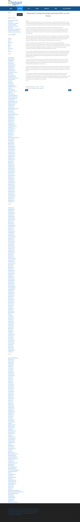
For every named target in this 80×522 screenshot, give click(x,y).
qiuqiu (9, 47)
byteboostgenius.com (12, 287)
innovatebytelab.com (11, 226)
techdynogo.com (11, 140)
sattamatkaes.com (11, 93)
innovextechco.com (11, 249)
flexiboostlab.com (11, 407)
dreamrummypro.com (11, 64)
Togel (55, 8)
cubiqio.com (10, 423)
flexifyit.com (10, 314)
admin (43, 86)
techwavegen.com (11, 172)
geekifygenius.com (11, 445)
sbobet (10, 510)
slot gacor (14, 510)
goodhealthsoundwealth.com (13, 114)
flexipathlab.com (11, 328)
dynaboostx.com (11, 403)
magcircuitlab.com (11, 252)
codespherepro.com (11, 182)
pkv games (10, 51)
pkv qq (9, 41)
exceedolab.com (11, 416)
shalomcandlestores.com (12, 91)
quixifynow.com (10, 303)
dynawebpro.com (11, 325)
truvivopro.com (10, 376)
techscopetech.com (11, 270)
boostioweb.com (11, 360)
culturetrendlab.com (11, 439)
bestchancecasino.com (12, 477)
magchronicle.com (11, 142)
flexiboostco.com (11, 359)
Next (70, 90)
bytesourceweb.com (11, 185)
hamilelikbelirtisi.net (11, 411)
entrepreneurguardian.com (12, 471)
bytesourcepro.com (11, 279)
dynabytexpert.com (11, 312)
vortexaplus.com (11, 331)
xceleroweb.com (11, 347)
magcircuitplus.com (11, 194)
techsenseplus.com (11, 169)
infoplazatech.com (11, 223)
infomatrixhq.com (11, 245)
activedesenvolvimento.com (13, 462)
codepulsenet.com (11, 292)
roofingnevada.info (11, 484)
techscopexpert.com (11, 155)
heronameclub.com (11, 131)
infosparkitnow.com (11, 219)
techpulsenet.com (11, 261)
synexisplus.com (11, 368)
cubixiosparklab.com (11, 247)
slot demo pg (10, 48)
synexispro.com (10, 487)
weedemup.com (10, 475)
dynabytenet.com (11, 277)
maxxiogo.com (10, 315)
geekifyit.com (10, 92)
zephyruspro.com (11, 305)
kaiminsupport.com (11, 66)
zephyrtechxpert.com (11, 263)
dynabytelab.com (11, 365)
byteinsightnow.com (11, 187)
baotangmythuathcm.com (12, 102)
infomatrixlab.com (11, 281)
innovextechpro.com (11, 152)
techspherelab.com (11, 280)
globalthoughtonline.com (12, 86)
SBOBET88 (46, 8)
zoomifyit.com (10, 351)
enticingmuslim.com (11, 112)
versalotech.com (11, 413)
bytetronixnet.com (11, 197)
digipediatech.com (11, 143)
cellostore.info (10, 83)
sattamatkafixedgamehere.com (13, 470)
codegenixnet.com (11, 184)
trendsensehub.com (11, 440)
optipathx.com (10, 306)
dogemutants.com (11, 120)
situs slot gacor (20, 510)
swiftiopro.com (10, 410)
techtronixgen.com (11, 150)
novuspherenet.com (11, 334)
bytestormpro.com (11, 436)
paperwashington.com (12, 474)
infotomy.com (10, 136)
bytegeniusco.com (11, 166)
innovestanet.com (11, 311)
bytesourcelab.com (11, 299)
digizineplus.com (11, 296)
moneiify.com (10, 88)
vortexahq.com (10, 379)
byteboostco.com (11, 255)
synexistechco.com (11, 375)
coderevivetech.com (11, 188)
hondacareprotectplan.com (12, 96)
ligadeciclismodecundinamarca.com (14, 490)
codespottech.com (11, 139)
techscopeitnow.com (11, 195)
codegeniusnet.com (11, 231)
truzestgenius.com (11, 260)
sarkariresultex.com (11, 79)
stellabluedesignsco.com (12, 126)
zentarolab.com (10, 344)
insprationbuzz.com (11, 70)
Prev (26, 90)
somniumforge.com (11, 105)
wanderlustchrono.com (12, 438)
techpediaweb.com (11, 156)
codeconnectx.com (11, 239)
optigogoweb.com (11, 348)
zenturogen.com (11, 321)
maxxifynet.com (11, 371)
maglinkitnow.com (11, 144)
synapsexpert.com (11, 343)
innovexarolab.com (11, 179)
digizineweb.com (11, 238)
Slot (29, 8)
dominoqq (9, 45)
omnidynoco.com (11, 338)
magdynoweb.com (11, 271)
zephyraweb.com (11, 384)
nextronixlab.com (11, 308)
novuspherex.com (11, 388)
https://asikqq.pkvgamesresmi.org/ (15, 514)
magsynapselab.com (11, 149)
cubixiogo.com (10, 332)
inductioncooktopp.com (12, 481)
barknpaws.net (10, 82)
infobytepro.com (11, 228)
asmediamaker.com (11, 85)
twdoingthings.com (11, 124)
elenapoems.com (11, 115)
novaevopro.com (11, 389)
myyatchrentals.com (11, 89)
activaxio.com (10, 417)
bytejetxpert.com (11, 198)
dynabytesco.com (11, 419)
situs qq (28, 508)
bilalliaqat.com (10, 478)
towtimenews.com (11, 99)
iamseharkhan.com (11, 75)
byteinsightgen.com (11, 175)
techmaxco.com (11, 414)
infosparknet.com (11, 300)
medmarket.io (10, 133)
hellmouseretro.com (11, 117)
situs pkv (9, 39)
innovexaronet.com (11, 242)
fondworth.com (10, 73)
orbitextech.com (11, 446)
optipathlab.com (11, 363)
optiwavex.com (10, 337)
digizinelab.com (10, 265)
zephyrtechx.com (11, 397)
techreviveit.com (11, 163)
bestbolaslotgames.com (12, 468)
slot (35, 508)
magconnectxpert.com (12, 258)
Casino (37, 8)
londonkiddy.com (11, 494)
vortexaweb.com (11, 385)
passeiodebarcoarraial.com (12, 72)
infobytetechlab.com (11, 181)
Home (11, 8)
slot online (10, 38)
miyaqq (30, 513)
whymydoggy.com (11, 57)
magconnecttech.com (12, 448)
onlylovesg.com (10, 461)
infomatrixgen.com (11, 178)
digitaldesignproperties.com (13, 77)
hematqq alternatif (34, 510)
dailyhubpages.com (11, 464)
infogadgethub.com (11, 209)
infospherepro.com (11, 426)
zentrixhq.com (10, 309)
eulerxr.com (10, 443)
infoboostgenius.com (11, 171)
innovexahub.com (11, 372)
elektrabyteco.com (11, 257)
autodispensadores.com (12, 480)
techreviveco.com (11, 274)
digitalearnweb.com (11, 59)
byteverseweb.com (11, 284)
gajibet (34, 513)
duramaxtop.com (11, 121)
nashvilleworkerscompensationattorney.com (15, 491)
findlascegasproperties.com (13, 454)
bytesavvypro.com (11, 174)
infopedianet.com (11, 290)
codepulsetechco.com (12, 236)
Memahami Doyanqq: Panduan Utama (14, 29)
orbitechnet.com (11, 335)
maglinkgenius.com (11, 251)
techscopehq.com (11, 295)
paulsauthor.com (11, 127)
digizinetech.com (11, 176)
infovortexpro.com (11, 192)
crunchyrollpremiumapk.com (13, 95)
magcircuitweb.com (11, 153)
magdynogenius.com (11, 147)
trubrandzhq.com (11, 392)
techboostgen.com (11, 212)
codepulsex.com (11, 268)
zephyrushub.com (11, 362)
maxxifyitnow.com (11, 302)
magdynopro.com (11, 160)
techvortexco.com (11, 220)
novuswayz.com (11, 400)
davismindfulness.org (11, 497)
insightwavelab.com (11, 432)
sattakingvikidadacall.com (12, 467)
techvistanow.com (11, 244)
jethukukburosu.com (11, 104)
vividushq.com (10, 330)
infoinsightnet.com (11, 232)
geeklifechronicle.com (12, 424)
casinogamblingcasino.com (12, 98)
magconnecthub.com (11, 286)
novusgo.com (10, 435)
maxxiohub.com (10, 382)
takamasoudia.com (11, 123)
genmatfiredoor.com (11, 452)
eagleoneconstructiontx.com (13, 458)
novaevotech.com (11, 248)
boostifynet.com (11, 394)
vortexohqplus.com (11, 408)
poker (9, 44)
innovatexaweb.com (11, 216)
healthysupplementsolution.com (13, 137)
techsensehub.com (11, 213)
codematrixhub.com (11, 168)
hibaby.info (10, 472)
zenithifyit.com (10, 381)
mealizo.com (10, 80)
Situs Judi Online (66, 8)
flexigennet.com (11, 130)
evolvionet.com (10, 366)
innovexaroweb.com (11, 273)
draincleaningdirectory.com (12, 101)
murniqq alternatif (27, 510)
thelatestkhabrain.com (12, 76)
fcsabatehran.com (11, 118)
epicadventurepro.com (12, 430)
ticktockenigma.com (11, 442)
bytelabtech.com (11, 215)
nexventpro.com (11, 395)
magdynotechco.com (11, 217)
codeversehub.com (11, 283)
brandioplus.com (11, 324)
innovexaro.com (10, 297)
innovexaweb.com (11, 322)
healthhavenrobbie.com (12, 455)
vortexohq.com (10, 429)
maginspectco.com (11, 200)
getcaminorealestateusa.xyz (13, 502)
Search (9, 12)
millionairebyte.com (11, 499)
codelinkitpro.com (11, 210)
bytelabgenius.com (11, 158)
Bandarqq (20, 8)
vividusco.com (10, 378)
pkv (8, 50)
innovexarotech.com (11, 191)
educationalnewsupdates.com (13, 357)
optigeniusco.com (11, 387)
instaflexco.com (11, 404)
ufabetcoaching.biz (11, 496)
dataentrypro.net (11, 63)
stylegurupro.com (11, 420)
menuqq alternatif (12, 508)
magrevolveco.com (11, 190)
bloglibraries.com (11, 107)
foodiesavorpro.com (11, 427)
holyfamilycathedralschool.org (13, 493)
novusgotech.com (11, 316)
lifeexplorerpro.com (11, 433)
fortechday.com (10, 500)
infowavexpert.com (11, 165)
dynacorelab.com (11, 373)
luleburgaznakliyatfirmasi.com (13, 108)
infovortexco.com (11, 264)
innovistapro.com (11, 405)
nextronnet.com (11, 318)
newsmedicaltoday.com (12, 483)
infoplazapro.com (11, 162)
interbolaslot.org (11, 60)
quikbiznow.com (11, 346)
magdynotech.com (11, 293)
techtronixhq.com (11, 207)
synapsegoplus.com (11, 289)
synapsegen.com (11, 327)
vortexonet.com (10, 369)
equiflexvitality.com (11, 459)
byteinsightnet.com (11, 235)
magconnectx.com (11, 486)
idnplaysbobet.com (11, 465)
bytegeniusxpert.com (11, 225)
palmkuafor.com (11, 61)
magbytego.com (11, 229)
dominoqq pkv (10, 42)
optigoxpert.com (11, 398)
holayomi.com (10, 488)
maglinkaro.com (10, 276)
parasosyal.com (10, 111)
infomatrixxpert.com (11, 241)
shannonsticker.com (11, 69)
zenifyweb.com (10, 449)
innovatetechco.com (11, 159)
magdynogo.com (11, 201)
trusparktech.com (11, 391)
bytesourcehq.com (11, 233)
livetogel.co (10, 451)
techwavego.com (11, 267)
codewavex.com (11, 254)
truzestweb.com (11, 341)
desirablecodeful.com (11, 128)
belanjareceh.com (11, 67)
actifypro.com (10, 401)
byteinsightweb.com (11, 146)
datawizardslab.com (11, 422)
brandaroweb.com (11, 350)
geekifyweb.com (11, 222)
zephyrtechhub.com (11, 340)
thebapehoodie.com (11, 110)
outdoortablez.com (11, 134)
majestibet (26, 513)
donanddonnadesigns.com (12, 456)
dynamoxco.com (11, 319)
